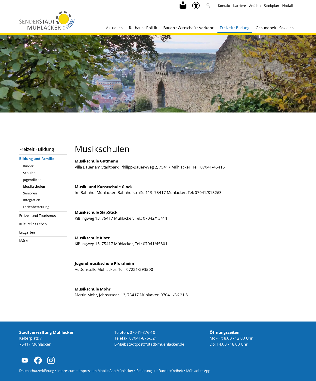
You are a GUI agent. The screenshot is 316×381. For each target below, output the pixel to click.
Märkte (24, 240)
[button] (196, 5)
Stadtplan (271, 5)
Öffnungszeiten (224, 332)
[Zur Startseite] (46, 20)
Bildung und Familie (36, 158)
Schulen (29, 173)
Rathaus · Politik (143, 27)
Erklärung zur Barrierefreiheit (159, 370)
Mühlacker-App (198, 370)
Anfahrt (255, 5)
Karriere (239, 5)
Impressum (66, 370)
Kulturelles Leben (33, 224)
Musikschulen (34, 186)
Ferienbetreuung (36, 207)
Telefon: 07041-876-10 (134, 332)
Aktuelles (114, 27)
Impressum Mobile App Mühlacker (106, 370)
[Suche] (208, 5)
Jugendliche (32, 180)
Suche (208, 5)
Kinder (28, 166)
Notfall (287, 5)
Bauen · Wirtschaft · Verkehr (188, 27)
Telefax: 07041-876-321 (135, 338)
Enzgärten (27, 232)
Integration (31, 200)
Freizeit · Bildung (234, 27)
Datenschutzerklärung (36, 370)
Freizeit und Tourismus (37, 215)
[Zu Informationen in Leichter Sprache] (183, 5)
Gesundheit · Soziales (275, 27)
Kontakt (224, 5)
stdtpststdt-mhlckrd (154, 344)
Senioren (30, 193)
